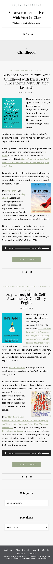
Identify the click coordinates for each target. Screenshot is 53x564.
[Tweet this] (26, 272)
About (36, 550)
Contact (32, 553)
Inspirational (9, 286)
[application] (26, 248)
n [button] (3, 190)
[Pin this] (31, 272)
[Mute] (39, 248)
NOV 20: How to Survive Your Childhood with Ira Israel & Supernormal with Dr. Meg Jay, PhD (26, 81)
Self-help (38, 70)
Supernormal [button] (10, 190)
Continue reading (26, 259)
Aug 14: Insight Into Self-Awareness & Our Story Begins (26, 298)
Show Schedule (23, 550)
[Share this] (22, 272)
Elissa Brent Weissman (12, 431)
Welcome (8, 550)
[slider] (45, 248)
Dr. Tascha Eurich (17, 367)
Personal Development (21, 70)
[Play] (5, 248)
